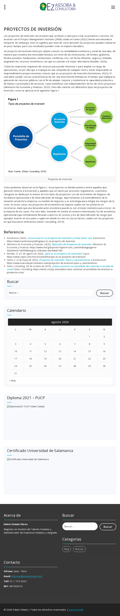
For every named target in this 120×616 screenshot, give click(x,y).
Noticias (79, 549)
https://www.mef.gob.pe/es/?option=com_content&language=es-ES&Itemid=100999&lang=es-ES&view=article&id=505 (52, 249)
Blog (66, 549)
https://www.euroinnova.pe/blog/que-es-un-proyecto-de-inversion (41, 241)
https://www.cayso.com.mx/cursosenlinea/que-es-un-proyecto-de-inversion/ (46, 256)
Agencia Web (76, 609)
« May (12, 380)
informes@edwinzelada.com (26, 576)
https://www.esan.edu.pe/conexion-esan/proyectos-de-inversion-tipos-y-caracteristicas (52, 263)
